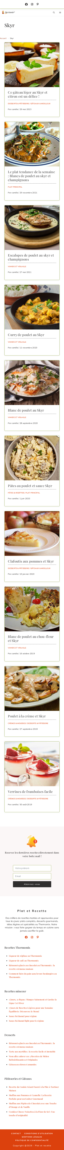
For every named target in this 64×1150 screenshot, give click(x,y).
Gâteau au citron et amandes (22, 1064)
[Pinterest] (37, 937)
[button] (54, 12)
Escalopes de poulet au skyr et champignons (31, 257)
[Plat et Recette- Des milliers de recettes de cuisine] (8, 12)
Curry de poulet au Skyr (26, 334)
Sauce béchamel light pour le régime (26, 1020)
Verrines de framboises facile (30, 791)
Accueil (3, 38)
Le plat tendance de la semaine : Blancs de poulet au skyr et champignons (31, 176)
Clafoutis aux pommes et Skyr (31, 561)
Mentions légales (32, 1137)
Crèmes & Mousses (17, 723)
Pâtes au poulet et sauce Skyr (30, 485)
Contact (16, 1133)
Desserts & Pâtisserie (18, 103)
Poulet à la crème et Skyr (27, 716)
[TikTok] (37, 4)
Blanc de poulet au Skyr (26, 410)
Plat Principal (15, 187)
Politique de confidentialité (32, 1140)
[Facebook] (26, 4)
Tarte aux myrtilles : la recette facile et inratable (32, 1051)
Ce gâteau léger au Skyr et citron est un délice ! (27, 94)
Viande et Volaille (17, 266)
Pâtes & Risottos (16, 493)
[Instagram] (32, 4)
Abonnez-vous (32, 884)
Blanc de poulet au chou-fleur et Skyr (31, 638)
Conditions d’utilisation (38, 1133)
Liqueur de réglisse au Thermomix (25, 955)
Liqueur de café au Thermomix (24, 960)
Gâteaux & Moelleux (40, 103)
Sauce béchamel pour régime (23, 1016)
